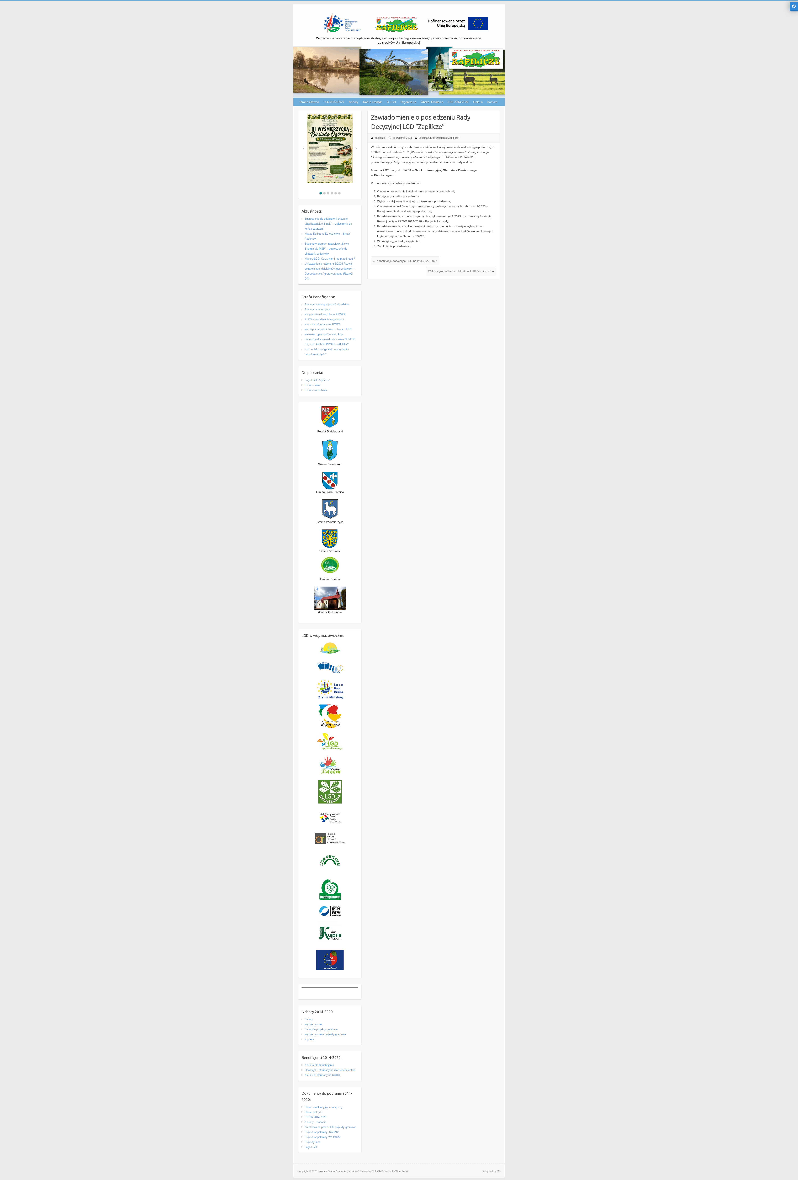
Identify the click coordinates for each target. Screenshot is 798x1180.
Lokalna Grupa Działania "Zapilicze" (439, 137)
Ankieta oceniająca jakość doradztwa (327, 304)
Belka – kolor (312, 385)
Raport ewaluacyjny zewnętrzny (324, 1107)
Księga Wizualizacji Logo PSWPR (325, 314)
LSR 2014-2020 (458, 102)
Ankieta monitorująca (317, 309)
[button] (320, 193)
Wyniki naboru (313, 1024)
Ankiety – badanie (315, 1122)
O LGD (391, 102)
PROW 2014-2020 (315, 1117)
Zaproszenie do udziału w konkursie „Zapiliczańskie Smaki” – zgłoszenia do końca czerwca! (328, 223)
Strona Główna (309, 102)
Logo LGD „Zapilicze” (317, 380)
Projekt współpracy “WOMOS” (323, 1137)
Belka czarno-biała (316, 390)
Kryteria (309, 1039)
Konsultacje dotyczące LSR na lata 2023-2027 (405, 260)
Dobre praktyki (313, 1112)
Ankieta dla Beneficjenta (319, 1065)
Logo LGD (311, 1147)
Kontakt (492, 102)
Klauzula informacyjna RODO (322, 324)
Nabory (309, 1019)
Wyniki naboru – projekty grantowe (325, 1034)
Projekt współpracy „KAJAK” (322, 1132)
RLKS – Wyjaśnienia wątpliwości (324, 319)
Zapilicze (380, 137)
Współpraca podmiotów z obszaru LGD (328, 329)
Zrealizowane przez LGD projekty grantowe (330, 1127)
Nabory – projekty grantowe (321, 1029)
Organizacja (408, 102)
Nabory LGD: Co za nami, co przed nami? (330, 258)
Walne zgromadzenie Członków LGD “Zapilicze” (461, 271)
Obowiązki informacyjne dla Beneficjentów (330, 1070)
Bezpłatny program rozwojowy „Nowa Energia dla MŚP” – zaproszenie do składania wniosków (327, 248)
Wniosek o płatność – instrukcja (324, 334)
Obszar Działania (432, 102)
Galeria (478, 102)
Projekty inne (312, 1142)
